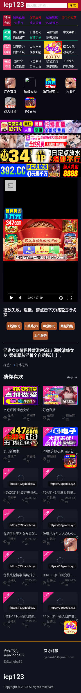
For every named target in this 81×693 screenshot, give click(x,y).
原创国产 (19, 37)
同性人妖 (19, 52)
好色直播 (49, 410)
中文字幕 (69, 32)
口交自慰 (35, 46)
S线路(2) (31, 326)
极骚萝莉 (52, 61)
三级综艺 (52, 52)
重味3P (18, 61)
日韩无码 (35, 37)
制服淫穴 (19, 46)
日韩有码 (35, 32)
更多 (70, 377)
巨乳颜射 (69, 66)
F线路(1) (14, 326)
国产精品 (19, 32)
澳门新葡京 (11, 451)
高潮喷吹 (52, 66)
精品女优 (69, 46)
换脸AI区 (35, 52)
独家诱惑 (19, 66)
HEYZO (69, 61)
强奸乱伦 (52, 46)
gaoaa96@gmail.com (59, 657)
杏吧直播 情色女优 (16, 410)
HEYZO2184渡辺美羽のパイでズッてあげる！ (35, 492)
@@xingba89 (12, 661)
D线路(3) (49, 326)
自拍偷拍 (52, 32)
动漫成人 (69, 52)
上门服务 (40, 335)
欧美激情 (52, 37)
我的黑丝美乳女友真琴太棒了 (23, 533)
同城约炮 (67, 326)
